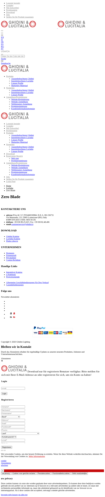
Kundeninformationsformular (23, 109)
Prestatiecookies (44, 473)
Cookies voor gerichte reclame (24, 473)
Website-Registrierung (20, 99)
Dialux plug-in (12, 241)
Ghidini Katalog (12, 236)
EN (2, 37)
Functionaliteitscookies (61, 473)
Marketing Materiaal (19, 85)
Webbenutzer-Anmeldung (21, 104)
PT (2, 49)
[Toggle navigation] (2, 54)
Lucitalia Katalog (13, 239)
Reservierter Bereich (14, 156)
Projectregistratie (13, 277)
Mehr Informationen (37, 456)
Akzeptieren (6, 463)
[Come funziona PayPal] (52, 338)
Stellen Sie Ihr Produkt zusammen (20, 17)
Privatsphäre (11, 258)
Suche (3, 59)
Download (10, 12)
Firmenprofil (11, 255)
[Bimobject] (11, 318)
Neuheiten (10, 88)
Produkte (9, 76)
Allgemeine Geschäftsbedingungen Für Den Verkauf (27, 282)
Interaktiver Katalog (14, 272)
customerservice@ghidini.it (22, 224)
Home (8, 186)
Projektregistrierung (19, 106)
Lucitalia (9, 188)
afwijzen (4, 465)
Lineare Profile (17, 83)
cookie (3, 461)
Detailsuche (5, 63)
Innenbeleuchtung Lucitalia (22, 81)
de (2, 35)
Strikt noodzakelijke (79, 473)
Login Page (10, 181)
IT (2, 40)
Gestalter (9, 5)
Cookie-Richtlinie (13, 260)
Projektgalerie (11, 10)
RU (2, 46)
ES (2, 44)
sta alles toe (23, 495)
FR (2, 42)
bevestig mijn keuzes (9, 495)
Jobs (8, 15)
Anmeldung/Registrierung (16, 97)
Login (4, 394)
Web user (15, 158)
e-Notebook (11, 274)
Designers (10, 253)
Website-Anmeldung (19, 102)
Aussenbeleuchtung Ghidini (22, 79)
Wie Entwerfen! (12, 8)
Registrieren (6, 447)
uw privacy (6, 473)
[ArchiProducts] (11, 314)
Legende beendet (13, 3)
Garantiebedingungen (15, 285)
